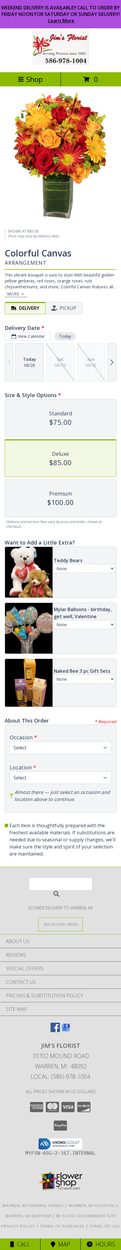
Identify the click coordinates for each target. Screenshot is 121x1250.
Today (65, 336)
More (13, 294)
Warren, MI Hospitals (94, 1205)
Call (22, 1244)
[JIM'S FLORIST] (60, 63)
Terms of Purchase (62, 1226)
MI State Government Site (86, 1215)
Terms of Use (104, 1226)
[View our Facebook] (55, 1030)
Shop (34, 79)
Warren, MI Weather (28, 1215)
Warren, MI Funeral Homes (33, 1205)
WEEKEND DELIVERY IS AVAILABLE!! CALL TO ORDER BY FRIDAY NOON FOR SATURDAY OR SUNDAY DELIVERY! (60, 14)
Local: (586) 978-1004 (60, 1076)
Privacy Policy (18, 1226)
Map (62, 1244)
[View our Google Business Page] (65, 1030)
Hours (104, 1244)
